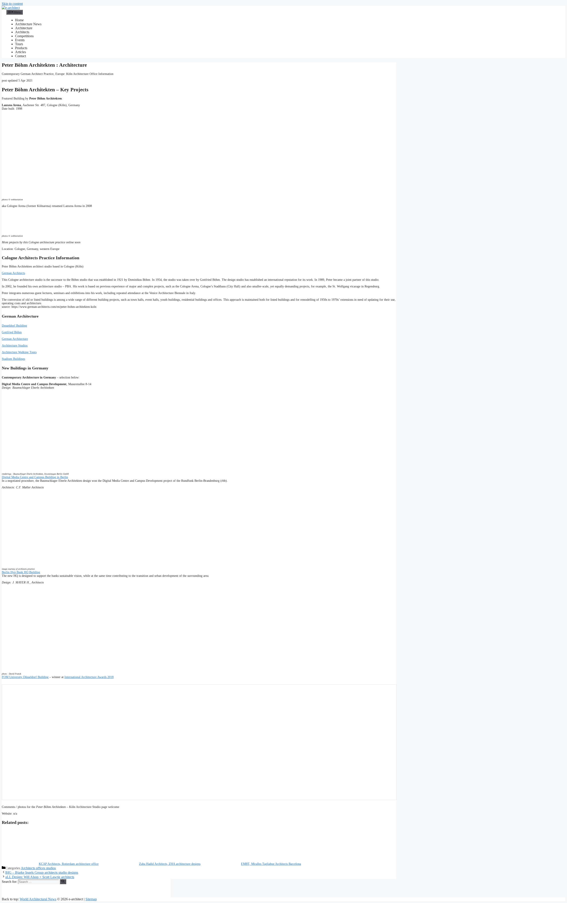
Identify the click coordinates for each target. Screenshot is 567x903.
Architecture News (28, 24)
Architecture (23, 28)
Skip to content (12, 4)
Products (21, 48)
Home (19, 20)
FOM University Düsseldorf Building (25, 677)
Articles (20, 52)
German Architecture (15, 339)
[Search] (63, 881)
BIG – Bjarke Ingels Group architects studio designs (41, 872)
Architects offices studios (38, 868)
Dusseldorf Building (14, 325)
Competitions (24, 36)
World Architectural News (38, 899)
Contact (20, 56)
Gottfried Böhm (12, 332)
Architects (22, 32)
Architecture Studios (14, 345)
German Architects (13, 273)
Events (20, 40)
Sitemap (91, 899)
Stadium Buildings (13, 359)
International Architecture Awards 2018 (89, 677)
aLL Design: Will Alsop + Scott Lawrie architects (39, 877)
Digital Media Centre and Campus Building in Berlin (35, 477)
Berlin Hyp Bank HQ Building (21, 572)
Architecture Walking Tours (19, 352)
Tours (19, 44)
